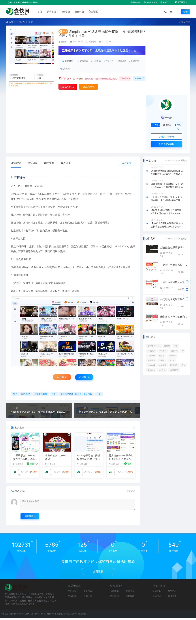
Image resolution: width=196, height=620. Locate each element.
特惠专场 (65, 11)
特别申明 (114, 596)
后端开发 (151, 360)
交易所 (161, 360)
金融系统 (162, 365)
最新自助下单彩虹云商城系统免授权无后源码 (173, 316)
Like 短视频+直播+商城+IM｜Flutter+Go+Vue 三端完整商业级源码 (167, 185)
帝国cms (151, 370)
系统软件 (172, 355)
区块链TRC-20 (154, 346)
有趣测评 (151, 355)
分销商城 (151, 365)
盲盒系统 (174, 350)
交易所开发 (174, 370)
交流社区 (93, 11)
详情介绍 (16, 162)
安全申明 (72, 596)
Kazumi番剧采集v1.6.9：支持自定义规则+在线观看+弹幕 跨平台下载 (39, 411)
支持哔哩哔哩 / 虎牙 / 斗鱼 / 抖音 (76, 394)
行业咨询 (172, 596)
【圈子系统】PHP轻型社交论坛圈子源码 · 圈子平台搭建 (24, 457)
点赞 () (126, 78)
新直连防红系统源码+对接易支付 (173, 247)
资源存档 (166, 2)
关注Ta (157, 125)
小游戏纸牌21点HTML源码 (57, 457)
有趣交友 (151, 350)
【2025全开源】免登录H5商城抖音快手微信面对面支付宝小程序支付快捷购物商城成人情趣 (167, 225)
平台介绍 (72, 591)
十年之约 (88, 596)
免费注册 (98, 571)
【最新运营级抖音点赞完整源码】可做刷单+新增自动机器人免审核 (173, 282)
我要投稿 (185, 21)
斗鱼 (109, 193)
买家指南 (114, 591)
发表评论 (66, 162)
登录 (185, 11)
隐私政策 (130, 596)
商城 (183, 365)
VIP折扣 (79, 78)
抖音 (117, 193)
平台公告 (137, 2)
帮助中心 (156, 591)
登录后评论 (30, 516)
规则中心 (172, 591)
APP (77, 193)
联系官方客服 (167, 144)
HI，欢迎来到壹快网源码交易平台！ (25, 2)
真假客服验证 (151, 2)
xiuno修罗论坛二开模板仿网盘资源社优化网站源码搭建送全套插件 (89, 457)
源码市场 (51, 11)
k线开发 (162, 370)
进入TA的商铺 (168, 136)
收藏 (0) (140, 78)
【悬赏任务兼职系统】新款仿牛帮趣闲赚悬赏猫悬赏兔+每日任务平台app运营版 (173, 264)
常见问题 (32, 162)
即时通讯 (174, 365)
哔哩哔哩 (93, 193)
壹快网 (64, 42)
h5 (183, 350)
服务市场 (79, 11)
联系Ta (179, 127)
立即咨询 (126, 162)
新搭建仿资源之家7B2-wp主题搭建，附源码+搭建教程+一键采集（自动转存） (107, 411)
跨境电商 (162, 350)
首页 (39, 11)
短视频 (161, 355)
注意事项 (89, 86)
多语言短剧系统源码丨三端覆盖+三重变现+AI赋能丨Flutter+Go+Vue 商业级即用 (167, 212)
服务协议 (88, 591)
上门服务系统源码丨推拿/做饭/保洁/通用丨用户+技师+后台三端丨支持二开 (167, 199)
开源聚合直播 (66, 193)
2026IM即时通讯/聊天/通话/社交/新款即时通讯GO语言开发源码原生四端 (167, 172)
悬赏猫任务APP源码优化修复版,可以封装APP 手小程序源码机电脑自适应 (121, 457)
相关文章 (49, 162)
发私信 (168, 125)
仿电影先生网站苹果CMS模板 (173, 299)
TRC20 (171, 360)
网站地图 (81, 614)
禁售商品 (130, 591)
